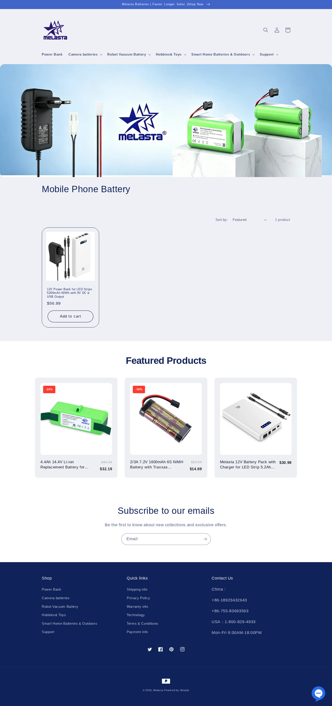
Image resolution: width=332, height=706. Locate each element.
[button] (84, 54)
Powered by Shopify (176, 690)
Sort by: (221, 220)
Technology (136, 615)
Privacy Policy (138, 598)
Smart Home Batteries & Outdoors (69, 623)
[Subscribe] (205, 539)
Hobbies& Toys (54, 615)
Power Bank (51, 589)
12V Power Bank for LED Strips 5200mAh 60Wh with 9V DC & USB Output (69, 293)
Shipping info (137, 589)
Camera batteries (56, 598)
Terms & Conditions (142, 623)
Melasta (158, 690)
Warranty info (137, 606)
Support (48, 632)
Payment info (137, 632)
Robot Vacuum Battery (60, 606)
